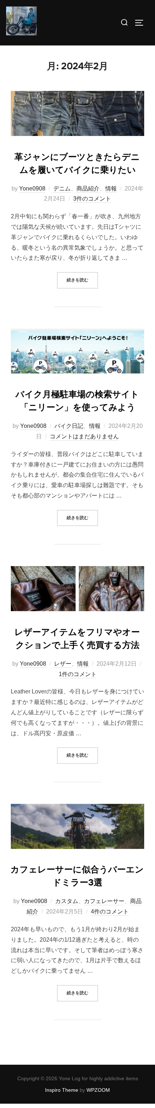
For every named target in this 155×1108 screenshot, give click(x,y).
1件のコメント (78, 674)
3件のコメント (92, 199)
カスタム (66, 901)
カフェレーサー (104, 901)
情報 (111, 188)
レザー (62, 664)
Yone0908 (32, 188)
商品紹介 (87, 188)
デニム (62, 188)
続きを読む (82, 280)
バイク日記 (68, 426)
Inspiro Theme (61, 1090)
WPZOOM (98, 1090)
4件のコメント (110, 911)
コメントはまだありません (84, 436)
